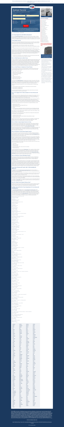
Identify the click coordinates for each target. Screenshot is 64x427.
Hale (26, 354)
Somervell (13, 393)
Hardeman (27, 355)
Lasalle (20, 370)
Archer (13, 325)
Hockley (20, 359)
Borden (13, 329)
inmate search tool (35, 133)
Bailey (13, 326)
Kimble (20, 367)
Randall (27, 385)
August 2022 (18, 179)
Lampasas (13, 370)
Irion (20, 362)
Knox (20, 368)
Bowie (27, 329)
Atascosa (27, 325)
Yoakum (27, 405)
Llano (20, 372)
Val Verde (13, 400)
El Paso (27, 346)
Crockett (13, 341)
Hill (13, 359)
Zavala (20, 406)
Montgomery (21, 379)
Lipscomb (34, 371)
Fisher (34, 347)
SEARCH (26, 26)
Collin (27, 337)
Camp (33, 333)
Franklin (34, 349)
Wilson (27, 404)
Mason (13, 375)
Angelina (27, 324)
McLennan (13, 376)
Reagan (34, 385)
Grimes (13, 354)
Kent (33, 366)
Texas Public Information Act (19, 36)
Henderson (27, 358)
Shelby (20, 392)
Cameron (27, 333)
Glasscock (27, 351)
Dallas (13, 342)
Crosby (20, 341)
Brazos (13, 330)
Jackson (34, 362)
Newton (34, 380)
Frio (19, 350)
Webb (33, 401)
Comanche (27, 338)
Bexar (27, 328)
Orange (13, 383)
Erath (33, 346)
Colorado (13, 338)
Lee (33, 370)
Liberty (20, 371)
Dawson (20, 342)
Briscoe (27, 330)
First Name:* (14, 14)
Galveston (34, 350)
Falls (13, 347)
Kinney (34, 367)
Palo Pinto (20, 383)
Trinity (34, 397)
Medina (27, 376)
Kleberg (13, 368)
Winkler (34, 404)
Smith (34, 392)
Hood (27, 359)
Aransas (34, 324)
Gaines (27, 350)
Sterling (34, 393)
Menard (34, 376)
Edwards (13, 346)
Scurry (34, 391)
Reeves (27, 387)
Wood (20, 405)
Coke (13, 337)
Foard (20, 349)
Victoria (27, 400)
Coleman (20, 337)
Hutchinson (14, 362)
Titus (13, 397)
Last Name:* (28, 14)
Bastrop (27, 326)
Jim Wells (13, 364)
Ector (33, 345)
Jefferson (27, 363)
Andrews (20, 324)
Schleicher (27, 391)
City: (13, 17)
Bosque (20, 329)
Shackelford (14, 392)
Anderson (13, 324)
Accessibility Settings (32, 425)
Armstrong (20, 325)
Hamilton (13, 355)
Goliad (34, 351)
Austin (34, 325)
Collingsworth (35, 337)
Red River (20, 387)
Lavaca (27, 370)
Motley (13, 380)
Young (34, 405)
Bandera (20, 326)
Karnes (34, 364)
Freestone (13, 350)
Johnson (20, 364)
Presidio (13, 385)
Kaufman (13, 366)
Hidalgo (34, 358)
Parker (34, 383)
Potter (34, 384)
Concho (34, 338)
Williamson (21, 404)
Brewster (20, 330)
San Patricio (14, 391)
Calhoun (13, 333)
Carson (13, 334)
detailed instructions (20, 80)
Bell (19, 328)
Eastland (27, 345)
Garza (13, 351)
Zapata (13, 406)
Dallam (34, 341)
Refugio (34, 387)
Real (13, 387)
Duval (20, 345)
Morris (34, 379)
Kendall (20, 366)
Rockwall (27, 388)
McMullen (20, 376)
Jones (27, 364)
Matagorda (20, 375)
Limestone (27, 371)
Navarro (27, 380)
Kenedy (27, 366)
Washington (27, 401)
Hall (33, 354)
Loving (27, 372)
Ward (20, 401)
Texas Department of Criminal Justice (30, 189)
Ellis (20, 346)
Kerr (13, 367)
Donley (13, 345)
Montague (13, 379)
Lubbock (34, 372)
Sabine (20, 389)
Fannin (20, 347)
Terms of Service (28, 29)
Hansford (20, 355)
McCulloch (34, 375)
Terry (27, 396)
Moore (27, 379)
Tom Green (20, 397)
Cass (20, 334)
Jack (26, 362)
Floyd (13, 349)
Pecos (20, 384)
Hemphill (20, 358)
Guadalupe (20, 354)
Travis (27, 397)
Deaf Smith (27, 342)
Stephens (27, 393)
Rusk (13, 389)
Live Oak (13, 372)
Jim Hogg (34, 363)
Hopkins (34, 359)
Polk (26, 384)
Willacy (13, 404)
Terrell (20, 396)
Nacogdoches (21, 380)
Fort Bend (27, 349)
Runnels (34, 388)
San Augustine (28, 389)
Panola (27, 383)
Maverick (27, 375)
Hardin (34, 355)
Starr (20, 393)
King (26, 367)
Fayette (27, 347)
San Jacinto (34, 389)
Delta (33, 342)
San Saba (20, 391)
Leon (13, 371)
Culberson (27, 341)
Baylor (34, 326)
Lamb (33, 368)
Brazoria (34, 329)
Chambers (34, 334)
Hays (13, 358)
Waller (13, 401)
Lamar (27, 368)
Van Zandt (20, 400)
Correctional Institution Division (17, 189)
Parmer (13, 384)
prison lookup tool (25, 193)
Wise (13, 405)
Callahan (20, 333)
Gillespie (20, 351)
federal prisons (26, 149)
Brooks (34, 330)
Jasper (13, 363)
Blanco (34, 328)
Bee (12, 328)
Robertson (20, 388)
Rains (20, 385)
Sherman (27, 392)
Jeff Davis (20, 363)
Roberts (13, 388)
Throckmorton (35, 396)
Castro (27, 334)
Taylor (13, 396)
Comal (20, 338)
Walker (34, 400)
